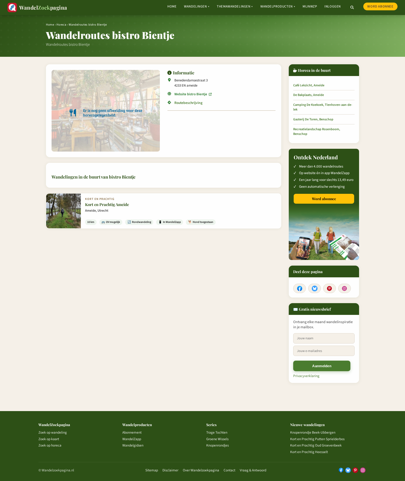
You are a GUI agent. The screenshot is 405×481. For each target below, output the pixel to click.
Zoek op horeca (49, 445)
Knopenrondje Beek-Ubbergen (312, 432)
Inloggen (332, 6)
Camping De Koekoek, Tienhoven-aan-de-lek (322, 107)
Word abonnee (380, 6)
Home (171, 6)
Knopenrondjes (217, 445)
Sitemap (151, 470)
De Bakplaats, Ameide (308, 95)
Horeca (61, 25)
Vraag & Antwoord (253, 470)
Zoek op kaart (48, 439)
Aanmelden (321, 366)
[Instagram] (344, 288)
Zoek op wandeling (52, 432)
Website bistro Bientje (191, 94)
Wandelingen (196, 6)
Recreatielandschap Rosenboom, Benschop (316, 131)
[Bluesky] (314, 288)
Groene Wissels (217, 439)
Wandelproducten (277, 6)
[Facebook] (299, 288)
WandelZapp (131, 439)
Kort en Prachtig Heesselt (309, 451)
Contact (229, 470)
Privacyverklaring (306, 375)
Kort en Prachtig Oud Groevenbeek (316, 445)
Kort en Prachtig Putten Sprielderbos (317, 439)
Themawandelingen (235, 6)
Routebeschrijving (188, 102)
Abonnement (132, 432)
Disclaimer (170, 470)
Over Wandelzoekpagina (201, 470)
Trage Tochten (216, 432)
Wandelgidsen (132, 445)
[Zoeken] (352, 7)
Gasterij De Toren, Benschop (313, 119)
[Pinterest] (329, 288)
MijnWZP (310, 6)
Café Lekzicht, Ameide (308, 85)
